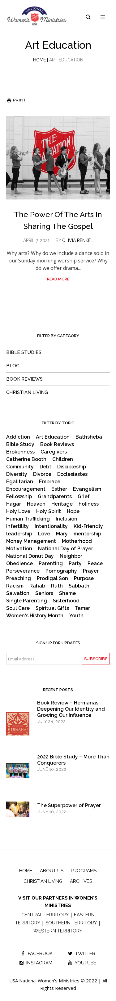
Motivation (19, 548)
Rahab (37, 585)
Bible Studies (23, 352)
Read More (58, 279)
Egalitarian (19, 481)
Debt (45, 466)
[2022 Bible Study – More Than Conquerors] (17, 770)
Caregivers (54, 451)
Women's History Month (34, 615)
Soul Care (18, 608)
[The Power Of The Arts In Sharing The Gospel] (58, 158)
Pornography (61, 571)
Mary (62, 533)
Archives (81, 881)
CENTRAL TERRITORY (45, 915)
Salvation (17, 593)
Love (44, 533)
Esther (59, 489)
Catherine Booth (26, 459)
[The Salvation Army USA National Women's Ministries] (37, 16)
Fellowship (19, 496)
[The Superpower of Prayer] (17, 809)
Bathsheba (88, 437)
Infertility (17, 526)
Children (62, 459)
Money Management (31, 541)
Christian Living (27, 392)
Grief (84, 496)
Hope (73, 511)
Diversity (16, 474)
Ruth (57, 585)
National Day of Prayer (65, 548)
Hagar (13, 504)
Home (39, 59)
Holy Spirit (48, 511)
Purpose (84, 578)
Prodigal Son (52, 578)
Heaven (36, 504)
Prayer (91, 571)
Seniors (44, 593)
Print (19, 100)
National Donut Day (30, 556)
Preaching (18, 578)
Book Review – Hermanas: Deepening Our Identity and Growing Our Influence (71, 709)
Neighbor (71, 556)
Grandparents (55, 496)
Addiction (18, 437)
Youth (76, 615)
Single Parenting (26, 600)
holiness (89, 504)
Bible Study (20, 444)
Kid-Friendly (88, 526)
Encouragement (25, 489)
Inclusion (66, 518)
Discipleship (71, 466)
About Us (51, 871)
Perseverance (23, 571)
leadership (19, 533)
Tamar (82, 608)
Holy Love (18, 511)
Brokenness (20, 451)
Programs (84, 871)
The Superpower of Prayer (69, 805)
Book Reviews (24, 379)
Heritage (62, 504)
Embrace (49, 481)
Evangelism (87, 489)
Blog (12, 366)
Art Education (53, 437)
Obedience (19, 563)
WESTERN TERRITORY (57, 931)
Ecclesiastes (72, 474)
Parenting (51, 563)
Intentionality (51, 526)
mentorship (87, 533)
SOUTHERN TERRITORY (71, 923)
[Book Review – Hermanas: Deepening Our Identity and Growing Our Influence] (17, 729)
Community (20, 466)
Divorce (42, 474)
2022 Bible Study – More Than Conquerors (73, 760)
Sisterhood (66, 600)
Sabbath (79, 585)
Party (75, 563)
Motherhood (77, 541)
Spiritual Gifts (52, 608)
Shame (67, 593)
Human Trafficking (28, 518)
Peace (95, 563)
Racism (15, 585)
